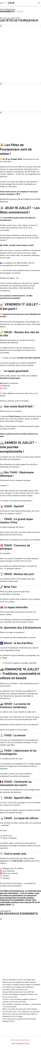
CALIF (11, 2)
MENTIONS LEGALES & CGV (20, 1040)
